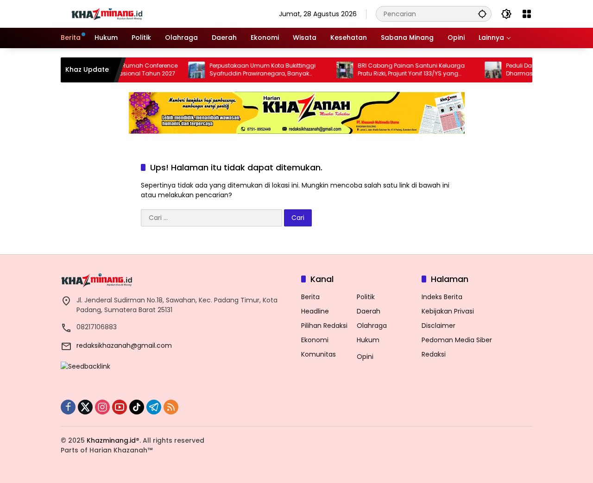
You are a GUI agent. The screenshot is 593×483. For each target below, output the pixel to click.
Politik (366, 296)
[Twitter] (85, 407)
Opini (365, 356)
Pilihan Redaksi (324, 325)
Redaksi (434, 354)
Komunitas (318, 354)
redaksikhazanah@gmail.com (124, 345)
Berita (310, 296)
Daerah (368, 311)
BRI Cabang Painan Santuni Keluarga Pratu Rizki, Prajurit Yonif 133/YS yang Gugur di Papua (402, 70)
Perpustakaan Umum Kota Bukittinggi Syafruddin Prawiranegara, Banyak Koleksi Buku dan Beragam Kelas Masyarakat (254, 70)
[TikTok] (136, 407)
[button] (482, 13)
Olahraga (372, 325)
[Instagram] (102, 407)
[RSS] (171, 407)
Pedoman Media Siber (457, 340)
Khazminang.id (111, 440)
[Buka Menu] (526, 13)
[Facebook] (68, 407)
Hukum (368, 340)
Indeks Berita (442, 296)
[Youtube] (119, 407)
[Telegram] (153, 407)
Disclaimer (438, 325)
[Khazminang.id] (107, 13)
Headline (315, 311)
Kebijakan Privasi (448, 311)
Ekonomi (314, 340)
